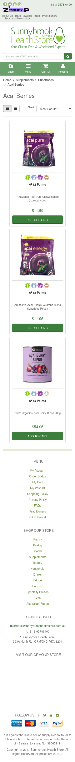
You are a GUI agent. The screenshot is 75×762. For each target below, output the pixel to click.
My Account (37, 470)
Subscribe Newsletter (17, 18)
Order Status (37, 476)
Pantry (37, 539)
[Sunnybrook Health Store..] (38, 39)
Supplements (37, 557)
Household (37, 568)
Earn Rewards (23, 15)
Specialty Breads (37, 592)
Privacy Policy (38, 499)
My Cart (37, 482)
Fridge (37, 580)
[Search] (68, 56)
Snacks (37, 551)
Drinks (37, 574)
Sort (30, 107)
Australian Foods (37, 603)
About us (7, 15)
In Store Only (38, 220)
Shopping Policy (37, 494)
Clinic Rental (37, 517)
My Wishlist (37, 488)
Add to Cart (37, 436)
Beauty (37, 563)
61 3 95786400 (39, 631)
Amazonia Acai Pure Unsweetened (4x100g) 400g (38, 198)
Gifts (38, 598)
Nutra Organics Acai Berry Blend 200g (38, 413)
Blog (37, 15)
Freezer (37, 586)
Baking (37, 545)
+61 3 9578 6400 (60, 4)
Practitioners (49, 15)
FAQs (37, 505)
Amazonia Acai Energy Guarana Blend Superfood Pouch (37, 306)
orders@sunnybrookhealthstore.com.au (39, 626)
